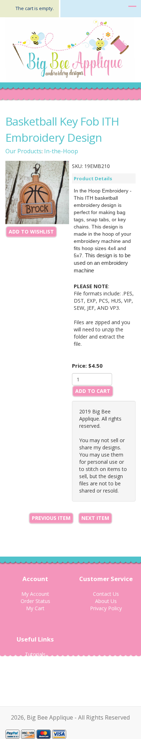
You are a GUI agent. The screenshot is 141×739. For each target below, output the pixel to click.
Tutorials (35, 654)
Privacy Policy (106, 608)
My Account (35, 593)
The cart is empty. (35, 8)
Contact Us (106, 593)
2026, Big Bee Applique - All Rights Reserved (70, 717)
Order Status (35, 601)
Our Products (23, 151)
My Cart (35, 608)
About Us (106, 601)
